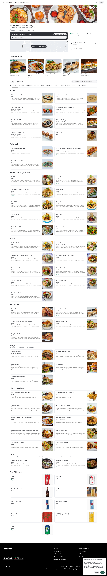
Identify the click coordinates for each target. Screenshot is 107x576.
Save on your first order (60, 559)
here (90, 569)
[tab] (15, 85)
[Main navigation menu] (3, 2)
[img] (39, 46)
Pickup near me (83, 554)
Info (34, 27)
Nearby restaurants (84, 548)
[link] (90, 7)
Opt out (97, 572)
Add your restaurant (59, 554)
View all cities (82, 551)
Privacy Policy (64, 566)
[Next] (96, 56)
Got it (102, 572)
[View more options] (93, 7)
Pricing (77, 566)
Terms (71, 566)
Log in (95, 2)
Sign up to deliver (58, 556)
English (82, 556)
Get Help (56, 548)
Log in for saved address (61, 34)
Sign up (101, 2)
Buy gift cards (57, 551)
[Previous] (93, 56)
